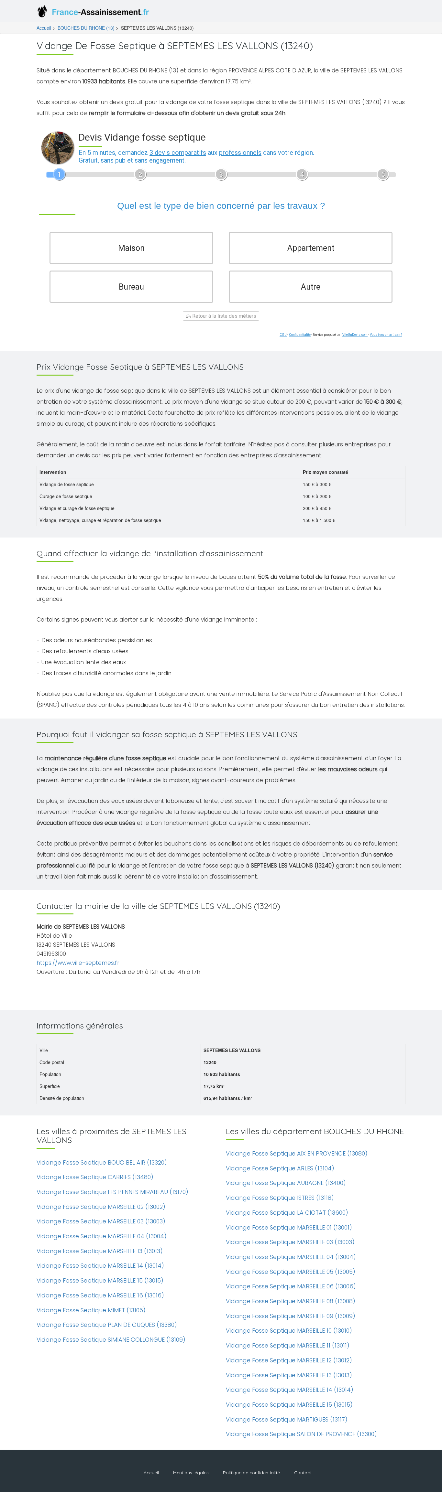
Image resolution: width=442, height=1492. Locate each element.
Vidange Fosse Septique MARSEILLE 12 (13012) (289, 1360)
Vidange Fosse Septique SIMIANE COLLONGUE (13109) (111, 1340)
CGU (283, 334)
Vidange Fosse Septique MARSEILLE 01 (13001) (289, 1227)
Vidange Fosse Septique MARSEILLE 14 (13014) (100, 1266)
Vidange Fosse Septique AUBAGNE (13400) (286, 1183)
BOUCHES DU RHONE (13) (86, 28)
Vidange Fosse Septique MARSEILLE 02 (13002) (101, 1207)
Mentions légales (191, 1473)
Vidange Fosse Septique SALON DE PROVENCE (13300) (301, 1434)
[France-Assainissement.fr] (95, 12)
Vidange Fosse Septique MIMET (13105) (91, 1310)
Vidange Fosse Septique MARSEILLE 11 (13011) (287, 1345)
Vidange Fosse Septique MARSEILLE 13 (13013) (100, 1251)
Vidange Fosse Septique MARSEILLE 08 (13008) (290, 1301)
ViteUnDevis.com (355, 334)
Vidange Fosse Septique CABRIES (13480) (95, 1177)
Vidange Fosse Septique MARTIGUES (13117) (287, 1419)
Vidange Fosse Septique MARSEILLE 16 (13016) (100, 1295)
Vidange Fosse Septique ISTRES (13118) (280, 1198)
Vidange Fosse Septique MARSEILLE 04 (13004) (102, 1236)
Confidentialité (300, 334)
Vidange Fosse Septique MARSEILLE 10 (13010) (289, 1331)
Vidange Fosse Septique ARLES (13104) (280, 1168)
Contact (303, 1473)
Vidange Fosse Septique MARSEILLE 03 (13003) (101, 1221)
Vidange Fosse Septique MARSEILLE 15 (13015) (100, 1280)
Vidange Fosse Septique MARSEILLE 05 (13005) (290, 1272)
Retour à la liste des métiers (223, 316)
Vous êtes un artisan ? (386, 334)
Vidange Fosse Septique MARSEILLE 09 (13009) (290, 1316)
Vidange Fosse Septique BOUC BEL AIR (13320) (102, 1162)
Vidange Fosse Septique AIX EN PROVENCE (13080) (297, 1153)
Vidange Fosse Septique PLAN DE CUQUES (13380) (107, 1325)
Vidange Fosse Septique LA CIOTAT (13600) (287, 1213)
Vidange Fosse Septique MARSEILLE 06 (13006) (291, 1286)
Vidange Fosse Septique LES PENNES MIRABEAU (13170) (112, 1192)
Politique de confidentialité (251, 1473)
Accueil (44, 28)
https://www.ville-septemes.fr (78, 963)
